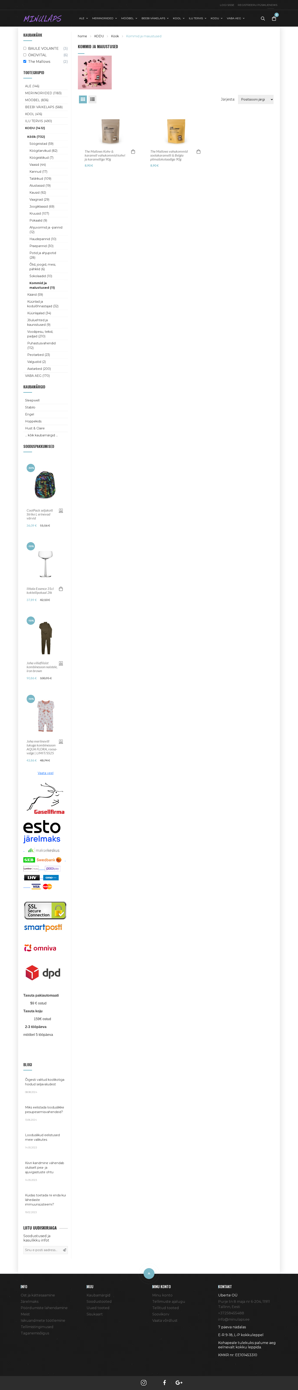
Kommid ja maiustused (143, 36)
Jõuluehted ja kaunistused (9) (38, 322)
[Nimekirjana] (92, 99)
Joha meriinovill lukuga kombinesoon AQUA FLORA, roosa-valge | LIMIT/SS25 (42, 747)
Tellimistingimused (37, 1327)
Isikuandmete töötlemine (43, 1320)
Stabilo (30, 407)
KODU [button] (215, 18)
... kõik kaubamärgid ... (41, 435)
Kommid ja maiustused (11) (42, 285)
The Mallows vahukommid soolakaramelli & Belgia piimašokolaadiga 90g (169, 155)
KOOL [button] (177, 18)
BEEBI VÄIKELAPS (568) (44, 107)
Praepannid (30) (41, 246)
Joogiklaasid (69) (41, 206)
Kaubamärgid (98, 1295)
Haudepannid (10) (42, 239)
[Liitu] (64, 1250)
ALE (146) (32, 86)
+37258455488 (231, 1313)
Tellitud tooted (165, 1308)
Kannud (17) (38, 172)
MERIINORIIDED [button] (102, 18)
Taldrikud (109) (40, 179)
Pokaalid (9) (38, 220)
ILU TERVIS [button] (196, 18)
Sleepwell (32, 400)
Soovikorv (160, 1314)
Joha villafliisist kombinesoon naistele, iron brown (42, 667)
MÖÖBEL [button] (127, 18)
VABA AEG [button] (234, 18)
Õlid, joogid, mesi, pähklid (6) (42, 267)
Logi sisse (227, 5)
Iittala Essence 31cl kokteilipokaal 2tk (40, 590)
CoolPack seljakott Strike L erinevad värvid (40, 514)
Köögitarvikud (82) (43, 151)
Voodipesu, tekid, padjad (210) (40, 334)
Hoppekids (33, 421)
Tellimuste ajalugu (168, 1301)
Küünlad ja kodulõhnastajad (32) (42, 304)
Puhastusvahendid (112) (41, 345)
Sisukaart (95, 1314)
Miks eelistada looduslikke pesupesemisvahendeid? (44, 1113)
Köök (115, 36)
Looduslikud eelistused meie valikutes (42, 1141)
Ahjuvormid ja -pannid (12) (45, 229)
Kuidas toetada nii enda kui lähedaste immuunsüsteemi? (45, 1203)
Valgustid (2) (36, 362)
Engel (29, 414)
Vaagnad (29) (39, 199)
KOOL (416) (33, 114)
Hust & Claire (35, 428)
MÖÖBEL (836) (36, 100)
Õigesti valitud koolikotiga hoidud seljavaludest (44, 1086)
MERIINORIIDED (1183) (43, 93)
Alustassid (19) (40, 186)
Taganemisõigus (35, 1333)
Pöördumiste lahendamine (44, 1308)
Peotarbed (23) (38, 355)
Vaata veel (45, 773)
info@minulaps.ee (234, 1319)
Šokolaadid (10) (40, 276)
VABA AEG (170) (37, 376)
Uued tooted (98, 1308)
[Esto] (41, 831)
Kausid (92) (37, 193)
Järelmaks (29, 1301)
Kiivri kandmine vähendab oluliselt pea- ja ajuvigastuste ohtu (44, 1171)
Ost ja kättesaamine (38, 1295)
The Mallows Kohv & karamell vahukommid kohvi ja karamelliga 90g (105, 155)
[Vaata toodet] (61, 510)
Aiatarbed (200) (39, 369)
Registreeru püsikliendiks (257, 5)
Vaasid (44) (37, 165)
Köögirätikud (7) (41, 158)
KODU (99, 36)
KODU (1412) (35, 128)
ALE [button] (81, 18)
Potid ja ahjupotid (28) (42, 255)
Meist (25, 1314)
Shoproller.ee (225, 1363)
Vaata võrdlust (165, 1320)
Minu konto (162, 1295)
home (82, 36)
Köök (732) (36, 137)
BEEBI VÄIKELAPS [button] (153, 18)
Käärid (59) (35, 295)
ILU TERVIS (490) (38, 121)
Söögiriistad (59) (41, 144)
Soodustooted (99, 1301)
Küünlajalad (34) (39, 313)
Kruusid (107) (39, 213)
